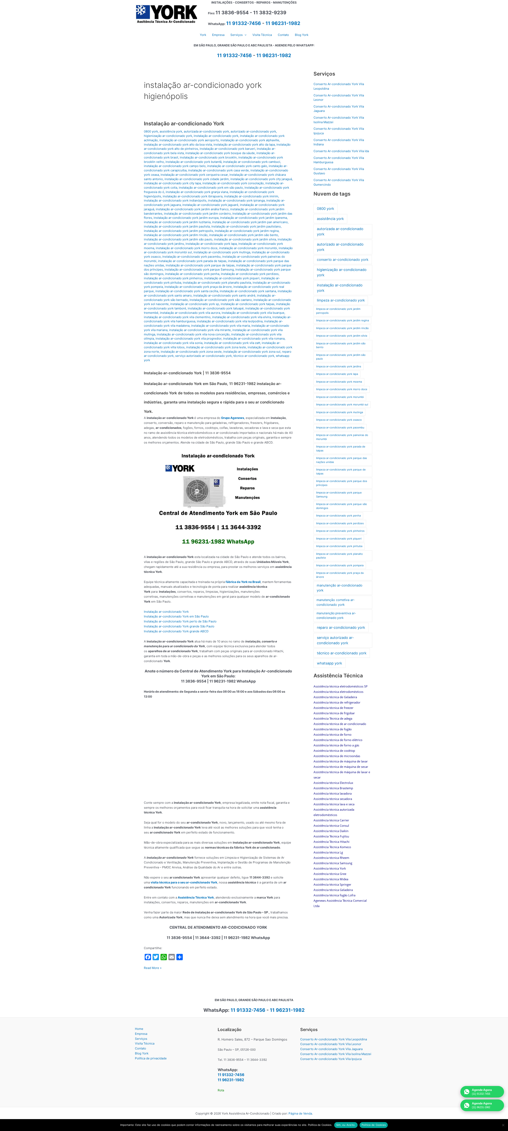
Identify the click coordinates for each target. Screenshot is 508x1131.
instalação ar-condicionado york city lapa (172, 183)
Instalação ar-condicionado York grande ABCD (176, 631)
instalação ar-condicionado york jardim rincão (176, 235)
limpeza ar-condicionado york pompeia (340, 565)
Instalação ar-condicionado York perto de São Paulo (180, 621)
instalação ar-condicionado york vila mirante (200, 330)
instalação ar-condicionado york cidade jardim (197, 179)
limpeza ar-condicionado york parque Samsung (339, 494)
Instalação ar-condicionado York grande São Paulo (179, 626)
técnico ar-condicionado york (253, 356)
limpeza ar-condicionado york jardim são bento (341, 345)
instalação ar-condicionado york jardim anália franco (192, 209)
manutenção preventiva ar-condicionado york (336, 615)
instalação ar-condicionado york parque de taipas (200, 265)
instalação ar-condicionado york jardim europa (186, 218)
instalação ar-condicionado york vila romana (254, 338)
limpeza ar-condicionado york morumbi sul (342, 404)
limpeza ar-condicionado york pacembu (340, 427)
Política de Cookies (374, 1124)
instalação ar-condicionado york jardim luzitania (177, 222)
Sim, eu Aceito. (346, 1124)
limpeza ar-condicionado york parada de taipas (340, 448)
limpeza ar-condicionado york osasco (339, 419)
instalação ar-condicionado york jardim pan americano (250, 222)
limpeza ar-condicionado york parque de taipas (341, 471)
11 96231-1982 (283, 23)
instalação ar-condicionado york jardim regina (247, 231)
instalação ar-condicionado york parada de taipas (192, 261)
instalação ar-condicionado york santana (248, 291)
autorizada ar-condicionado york (206, 131)
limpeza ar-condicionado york (341, 300)
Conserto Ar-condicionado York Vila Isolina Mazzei (335, 1054)
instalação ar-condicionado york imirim (251, 196)
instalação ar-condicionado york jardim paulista (177, 226)
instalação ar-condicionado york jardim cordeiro (197, 213)
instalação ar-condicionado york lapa (211, 244)
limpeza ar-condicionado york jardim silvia (341, 335)
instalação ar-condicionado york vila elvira (241, 317)
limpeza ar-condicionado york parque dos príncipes (341, 483)
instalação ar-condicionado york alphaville (249, 140)
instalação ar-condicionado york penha (192, 274)
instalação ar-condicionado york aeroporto (189, 140)
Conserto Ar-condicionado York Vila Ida (341, 151)
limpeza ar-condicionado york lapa (337, 373)
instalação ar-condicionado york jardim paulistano (246, 226)
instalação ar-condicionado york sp (194, 304)
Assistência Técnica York (196, 897)
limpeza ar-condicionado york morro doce (341, 389)
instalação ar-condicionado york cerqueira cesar (194, 175)
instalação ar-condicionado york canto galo (237, 166)
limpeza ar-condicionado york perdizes (340, 523)
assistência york (171, 131)
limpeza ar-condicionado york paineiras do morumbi (342, 437)
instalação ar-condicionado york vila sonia (173, 343)
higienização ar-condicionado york (168, 136)
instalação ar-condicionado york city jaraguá (261, 179)
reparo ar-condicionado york (341, 627)
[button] (244, 35)
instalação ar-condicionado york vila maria (220, 325)
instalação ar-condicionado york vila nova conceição (193, 334)
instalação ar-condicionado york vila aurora (190, 313)
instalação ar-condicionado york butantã (193, 162)
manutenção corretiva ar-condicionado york (336, 602)
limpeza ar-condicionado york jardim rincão (342, 328)
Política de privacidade (151, 1058)
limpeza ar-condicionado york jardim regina (342, 320)
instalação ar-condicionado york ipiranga (236, 200)
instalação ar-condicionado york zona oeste (191, 351)
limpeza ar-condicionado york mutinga (339, 412)
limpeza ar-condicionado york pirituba (339, 546)
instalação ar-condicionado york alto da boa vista (178, 144)
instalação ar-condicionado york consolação (233, 183)
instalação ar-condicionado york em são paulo (211, 187)
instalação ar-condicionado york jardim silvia (245, 239)
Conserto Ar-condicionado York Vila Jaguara (331, 1049)
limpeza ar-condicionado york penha (338, 515)
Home (139, 1029)
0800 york (151, 131)
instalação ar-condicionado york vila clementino (177, 317)
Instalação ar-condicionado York (184, 123)
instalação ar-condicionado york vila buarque (253, 313)
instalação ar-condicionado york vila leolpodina (230, 321)
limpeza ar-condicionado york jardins (338, 366)
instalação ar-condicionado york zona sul (251, 351)
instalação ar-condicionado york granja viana (197, 192)
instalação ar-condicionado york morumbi (248, 248)
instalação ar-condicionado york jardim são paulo (178, 239)
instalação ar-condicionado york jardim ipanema (253, 218)
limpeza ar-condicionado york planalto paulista (339, 555)
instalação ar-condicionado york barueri (227, 149)
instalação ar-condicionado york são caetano (221, 300)
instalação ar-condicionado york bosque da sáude (220, 153)
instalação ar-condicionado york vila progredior (188, 338)
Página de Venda (300, 1113)
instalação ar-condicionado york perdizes (250, 274)
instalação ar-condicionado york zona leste (216, 347)
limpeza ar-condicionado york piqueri (339, 538)
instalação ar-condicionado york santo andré (224, 295)
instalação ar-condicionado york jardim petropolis (178, 231)
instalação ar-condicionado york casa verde (218, 170)
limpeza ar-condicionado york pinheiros (340, 530)
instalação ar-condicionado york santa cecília (186, 291)
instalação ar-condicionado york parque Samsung (199, 269)
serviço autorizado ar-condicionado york (203, 356)
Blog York (141, 1053)
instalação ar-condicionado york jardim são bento (243, 235)
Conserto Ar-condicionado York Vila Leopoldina (333, 1039)
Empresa (141, 1034)
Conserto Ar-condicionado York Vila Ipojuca (331, 1059)
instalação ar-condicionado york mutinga (221, 252)
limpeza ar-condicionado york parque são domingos (341, 506)
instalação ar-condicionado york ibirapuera (192, 196)
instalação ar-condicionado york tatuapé (216, 308)
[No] (503, 1125)
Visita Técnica (144, 1043)
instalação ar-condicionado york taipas (247, 304)
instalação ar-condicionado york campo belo (175, 166)
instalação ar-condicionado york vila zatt (232, 343)
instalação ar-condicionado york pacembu (191, 256)
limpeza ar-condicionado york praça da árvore (340, 574)
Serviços (141, 1039)
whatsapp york (329, 663)
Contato (140, 1048)
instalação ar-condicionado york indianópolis (175, 200)
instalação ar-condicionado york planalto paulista (217, 282)
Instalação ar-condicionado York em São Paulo (176, 616)
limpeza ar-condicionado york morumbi (340, 396)
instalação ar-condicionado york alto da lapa (244, 144)
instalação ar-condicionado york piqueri (232, 278)
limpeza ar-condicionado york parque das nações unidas (341, 460)
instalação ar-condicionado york (216, 136)
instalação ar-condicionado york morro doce (186, 248)
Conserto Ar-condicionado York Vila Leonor (330, 1044)
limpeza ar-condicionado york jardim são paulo (341, 356)
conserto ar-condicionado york (342, 259)
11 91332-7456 (243, 23)
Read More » (153, 968)
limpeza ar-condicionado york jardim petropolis (338, 310)
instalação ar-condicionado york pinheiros (173, 278)
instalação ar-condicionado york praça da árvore (198, 287)
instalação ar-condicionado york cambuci (251, 162)
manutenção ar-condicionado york (339, 587)
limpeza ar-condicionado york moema (339, 381)
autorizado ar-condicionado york (253, 131)
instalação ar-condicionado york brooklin (208, 157)
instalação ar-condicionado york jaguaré (210, 205)
